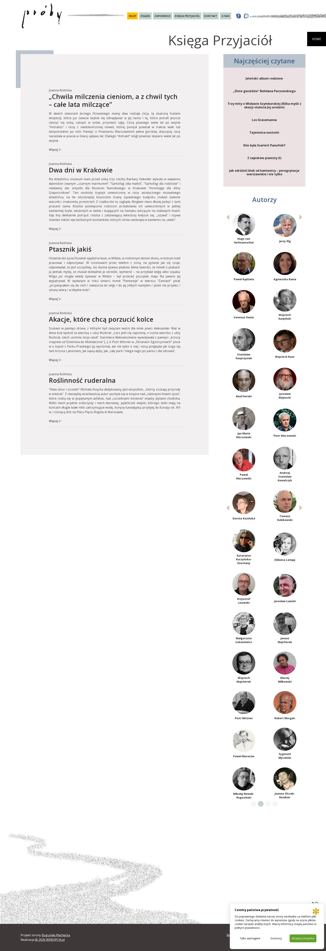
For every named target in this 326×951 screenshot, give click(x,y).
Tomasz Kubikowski (285, 518)
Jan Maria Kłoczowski (243, 435)
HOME (316, 39)
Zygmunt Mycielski (284, 756)
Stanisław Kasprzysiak (244, 356)
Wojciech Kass (284, 356)
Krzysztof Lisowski (243, 600)
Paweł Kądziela (244, 279)
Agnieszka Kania (285, 279)
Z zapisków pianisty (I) (264, 158)
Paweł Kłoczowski (243, 476)
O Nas (225, 16)
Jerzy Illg (285, 241)
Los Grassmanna (264, 120)
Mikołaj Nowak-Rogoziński (243, 795)
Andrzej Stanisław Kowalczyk (285, 476)
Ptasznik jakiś (70, 249)
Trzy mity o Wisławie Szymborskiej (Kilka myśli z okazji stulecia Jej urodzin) (264, 105)
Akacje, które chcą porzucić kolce (101, 319)
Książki (145, 16)
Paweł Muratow (243, 756)
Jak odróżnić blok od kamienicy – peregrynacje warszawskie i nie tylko (264, 172)
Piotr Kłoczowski (285, 435)
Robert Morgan (284, 718)
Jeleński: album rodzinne (264, 78)
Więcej (53, 150)
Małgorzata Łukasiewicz (243, 640)
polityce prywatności (247, 928)
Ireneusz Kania (244, 317)
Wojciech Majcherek (244, 679)
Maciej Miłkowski (285, 679)
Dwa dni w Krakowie (81, 170)
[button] (301, 217)
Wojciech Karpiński (284, 316)
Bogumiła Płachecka (56, 935)
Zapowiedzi (163, 16)
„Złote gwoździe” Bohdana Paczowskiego (264, 91)
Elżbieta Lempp (284, 560)
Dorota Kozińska (244, 518)
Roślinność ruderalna (82, 380)
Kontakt (210, 16)
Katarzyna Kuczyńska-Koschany (244, 559)
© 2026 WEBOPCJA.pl (50, 940)
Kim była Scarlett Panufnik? (264, 145)
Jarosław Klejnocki (285, 395)
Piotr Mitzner (244, 718)
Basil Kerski (244, 396)
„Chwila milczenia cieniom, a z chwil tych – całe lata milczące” (113, 100)
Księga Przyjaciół (187, 16)
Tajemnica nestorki (264, 132)
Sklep (132, 16)
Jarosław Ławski (285, 601)
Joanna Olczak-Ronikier (284, 795)
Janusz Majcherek (285, 640)
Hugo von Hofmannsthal (244, 240)
